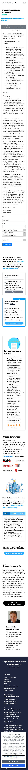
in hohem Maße (9, 732)
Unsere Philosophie (10, 677)
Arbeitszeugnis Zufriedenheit (12, 712)
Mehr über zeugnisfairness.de (14, 603)
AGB (5, 684)
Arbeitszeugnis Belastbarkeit (13, 727)
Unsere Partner (8, 690)
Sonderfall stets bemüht (11, 717)
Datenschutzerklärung (11, 686)
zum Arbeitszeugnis (14, 323)
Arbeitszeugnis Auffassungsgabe (14, 729)
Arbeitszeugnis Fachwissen (12, 719)
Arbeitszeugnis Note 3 (10, 703)
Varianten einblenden (20, 26)
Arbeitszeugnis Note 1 (10, 699)
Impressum (7, 682)
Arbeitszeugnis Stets (10, 714)
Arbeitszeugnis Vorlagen (10, 269)
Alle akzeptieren (13, 765)
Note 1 (21, 513)
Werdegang (6, 240)
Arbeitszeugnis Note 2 (10, 701)
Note (3, 223)
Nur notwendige (13, 761)
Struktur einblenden (7, 26)
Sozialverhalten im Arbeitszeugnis (9, 722)
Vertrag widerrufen (10, 688)
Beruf (3, 216)
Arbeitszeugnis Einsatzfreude (13, 725)
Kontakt (6, 679)
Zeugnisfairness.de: (14, 664)
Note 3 (6, 513)
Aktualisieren (7, 245)
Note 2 (14, 513)
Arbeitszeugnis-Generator (10, 259)
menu (24, 3)
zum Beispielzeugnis (14, 292)
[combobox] (14, 220)
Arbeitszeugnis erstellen (14, 553)
